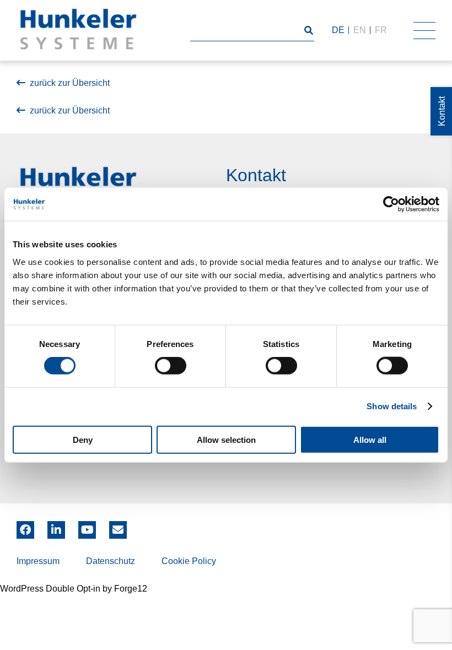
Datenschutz (110, 561)
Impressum (38, 561)
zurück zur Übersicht (70, 83)
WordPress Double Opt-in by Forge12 (73, 588)
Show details (392, 406)
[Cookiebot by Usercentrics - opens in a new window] (391, 204)
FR (381, 30)
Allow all (369, 439)
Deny (83, 439)
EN (359, 30)
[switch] (170, 366)
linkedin (56, 526)
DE (338, 30)
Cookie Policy (189, 561)
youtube (87, 526)
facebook (25, 526)
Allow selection (226, 439)
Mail (118, 526)
